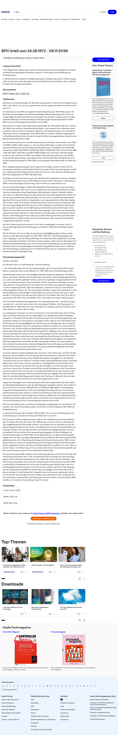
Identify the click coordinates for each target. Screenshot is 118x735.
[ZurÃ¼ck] (79, 578)
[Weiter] (84, 578)
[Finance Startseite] (6, 12)
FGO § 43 (25, 93)
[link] (4, 19)
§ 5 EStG (48, 233)
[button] (112, 12)
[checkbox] (93, 267)
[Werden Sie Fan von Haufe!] (61, 699)
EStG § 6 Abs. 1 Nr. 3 (11, 93)
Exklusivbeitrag (9, 572)
